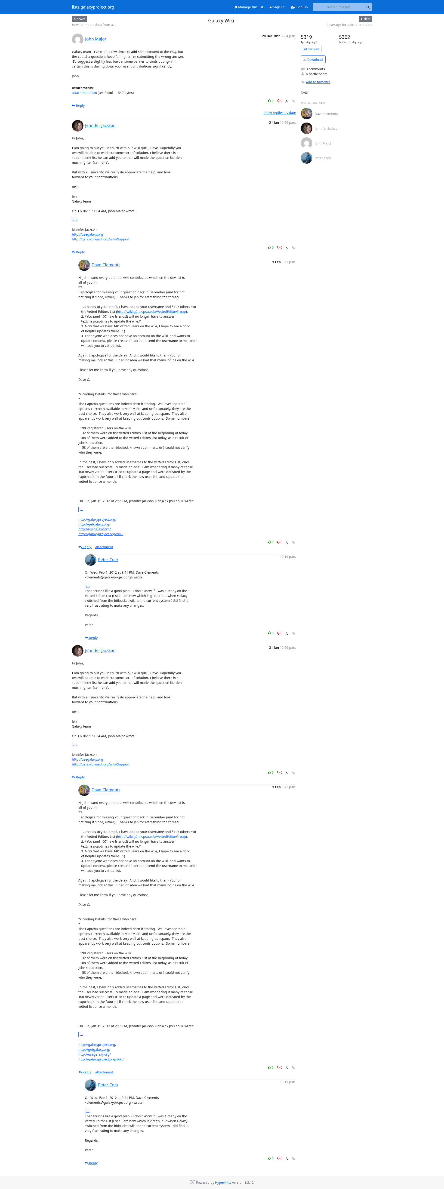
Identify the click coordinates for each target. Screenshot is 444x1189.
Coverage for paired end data (349, 24)
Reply (80, 105)
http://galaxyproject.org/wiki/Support (101, 239)
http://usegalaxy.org (87, 234)
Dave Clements (106, 264)
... (75, 219)
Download (314, 59)
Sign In (278, 7)
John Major (95, 39)
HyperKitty (223, 1182)
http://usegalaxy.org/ (94, 529)
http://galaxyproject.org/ (97, 519)
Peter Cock (108, 559)
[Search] (368, 7)
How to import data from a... (94, 24)
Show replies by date (280, 113)
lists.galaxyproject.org (93, 7)
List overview (311, 49)
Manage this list (250, 7)
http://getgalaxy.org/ (94, 524)
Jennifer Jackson (100, 125)
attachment (104, 547)
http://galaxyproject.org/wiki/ (100, 534)
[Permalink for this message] (293, 101)
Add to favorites (318, 82)
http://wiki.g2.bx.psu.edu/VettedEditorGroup (151, 311)
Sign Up (301, 7)
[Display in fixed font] (287, 101)
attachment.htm (84, 92)
